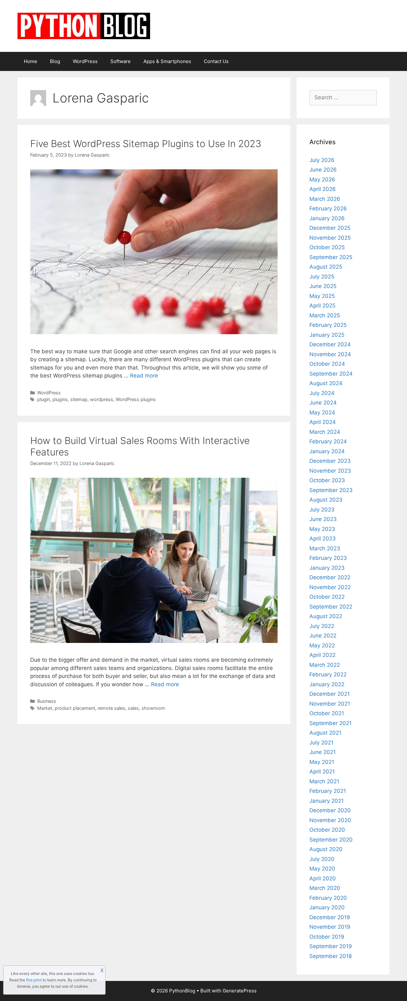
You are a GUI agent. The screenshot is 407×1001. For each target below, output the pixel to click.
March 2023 (324, 548)
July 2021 (321, 742)
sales (133, 708)
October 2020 (327, 830)
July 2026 (322, 160)
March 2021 (324, 781)
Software (120, 61)
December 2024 (330, 344)
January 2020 (327, 907)
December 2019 (329, 917)
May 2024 (322, 412)
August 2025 (325, 267)
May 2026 (322, 179)
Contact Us (216, 61)
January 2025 (326, 335)
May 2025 (322, 296)
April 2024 (322, 422)
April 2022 (322, 655)
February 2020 (328, 898)
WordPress (85, 61)
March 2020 (324, 888)
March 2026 (324, 199)
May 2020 (322, 868)
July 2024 (322, 393)
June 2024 (323, 402)
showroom (153, 708)
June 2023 (323, 519)
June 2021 (322, 752)
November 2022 (330, 587)
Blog (55, 61)
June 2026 (323, 169)
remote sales (111, 708)
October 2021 (326, 713)
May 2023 (322, 529)
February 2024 (328, 441)
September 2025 (330, 257)
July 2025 (321, 276)
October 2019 (326, 937)
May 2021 (321, 762)
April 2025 (322, 305)
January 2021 (326, 801)
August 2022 (325, 616)
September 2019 (330, 946)
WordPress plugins (136, 399)
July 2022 (321, 626)
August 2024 (325, 383)
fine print (34, 979)
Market (44, 708)
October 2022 (327, 597)
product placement (75, 708)
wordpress (101, 399)
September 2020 (331, 839)
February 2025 (328, 325)
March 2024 (324, 432)
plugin (43, 399)
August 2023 (325, 500)
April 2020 (322, 878)
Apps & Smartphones (167, 61)
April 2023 (322, 538)
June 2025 (322, 286)
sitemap (78, 399)
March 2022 (324, 665)
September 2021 (330, 723)
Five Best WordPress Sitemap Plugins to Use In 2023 (145, 143)
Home (30, 61)
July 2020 (322, 859)
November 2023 (330, 471)
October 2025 (327, 247)
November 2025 (330, 238)
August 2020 (325, 849)
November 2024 (330, 354)
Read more (144, 375)
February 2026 (328, 208)
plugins (60, 399)
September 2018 (330, 956)
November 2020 (330, 820)
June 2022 (322, 635)
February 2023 (328, 558)
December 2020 (330, 810)
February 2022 (328, 674)
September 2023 (331, 490)
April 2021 (322, 771)
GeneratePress (240, 991)
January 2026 (327, 218)
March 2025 (324, 315)
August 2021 (325, 733)
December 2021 (329, 694)
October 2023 (327, 480)
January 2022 (326, 684)
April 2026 (322, 189)
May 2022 (322, 645)
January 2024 (327, 451)
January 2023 (327, 568)
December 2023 (330, 461)
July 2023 (322, 509)
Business (46, 701)
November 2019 (329, 927)
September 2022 (330, 606)
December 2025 (329, 228)
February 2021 (327, 791)
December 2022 (329, 577)
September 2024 (331, 373)
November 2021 (329, 704)
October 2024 (327, 364)
